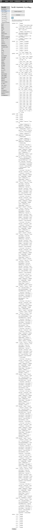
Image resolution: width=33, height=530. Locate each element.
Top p (2, 54)
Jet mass (3, 86)
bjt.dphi (2, 28)
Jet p (2, 40)
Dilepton (3, 93)
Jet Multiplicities (4, 95)
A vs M (4, 11)
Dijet (2, 88)
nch (2, 48)
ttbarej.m (3, 80)
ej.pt (2, 30)
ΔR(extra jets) (4, 33)
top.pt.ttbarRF (4, 55)
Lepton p (3, 43)
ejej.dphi (3, 32)
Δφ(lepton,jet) (4, 45)
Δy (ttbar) (3, 65)
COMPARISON (17, 1)
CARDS (23, 1)
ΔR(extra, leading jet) (5, 36)
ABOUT (6, 1)
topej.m (2, 60)
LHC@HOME (29, 1)
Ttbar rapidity (4, 75)
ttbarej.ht (3, 78)
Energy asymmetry (6, 22)
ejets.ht (2, 35)
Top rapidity (3, 57)
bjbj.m (2, 25)
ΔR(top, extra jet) (4, 38)
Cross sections (4, 81)
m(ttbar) (3, 68)
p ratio (2, 83)
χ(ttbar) (2, 62)
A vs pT (4, 12)
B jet (2, 24)
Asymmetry (3, 9)
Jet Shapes (3, 90)
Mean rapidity (4, 77)
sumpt (2, 50)
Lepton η (3, 41)
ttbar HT (3, 66)
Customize (18, 14)
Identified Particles (4, 91)
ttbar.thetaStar (4, 73)
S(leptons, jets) (4, 47)
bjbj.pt (2, 27)
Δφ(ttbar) (3, 63)
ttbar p (2, 72)
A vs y (4, 14)
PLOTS (11, 1)
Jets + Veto (3, 85)
